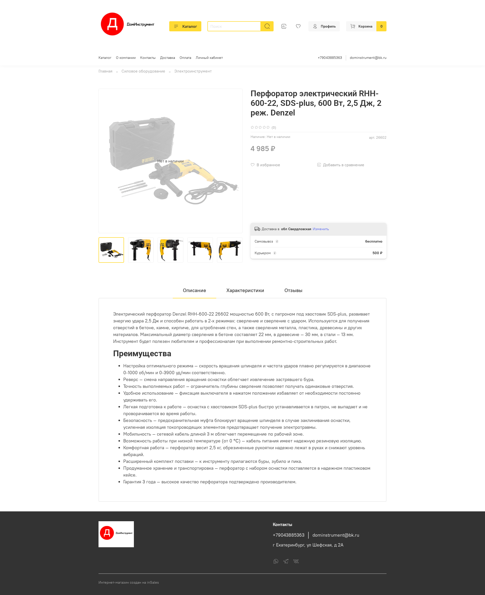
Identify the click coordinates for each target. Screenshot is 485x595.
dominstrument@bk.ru (368, 57)
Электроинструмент (193, 71)
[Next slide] (234, 161)
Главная (105, 71)
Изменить (321, 229)
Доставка (167, 57)
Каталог (189, 26)
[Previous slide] (107, 161)
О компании (126, 57)
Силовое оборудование (143, 71)
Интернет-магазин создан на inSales (129, 582)
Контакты (148, 57)
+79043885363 (330, 57)
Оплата (185, 57)
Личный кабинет (209, 57)
